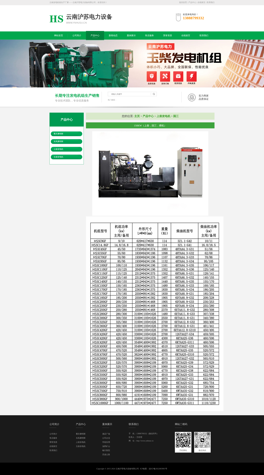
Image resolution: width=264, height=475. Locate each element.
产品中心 (192, 2)
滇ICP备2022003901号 (158, 469)
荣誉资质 (167, 35)
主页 (137, 116)
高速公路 (106, 455)
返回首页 (183, 2)
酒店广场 (106, 434)
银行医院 (106, 450)
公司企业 (106, 438)
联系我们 (211, 2)
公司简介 (76, 35)
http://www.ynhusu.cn (144, 441)
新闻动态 (113, 35)
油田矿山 (106, 446)
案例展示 (131, 35)
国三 (176, 116)
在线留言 (201, 2)
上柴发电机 (58, 149)
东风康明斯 (58, 141)
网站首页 (58, 35)
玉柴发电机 (58, 157)
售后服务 (149, 35)
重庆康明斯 (58, 134)
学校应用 (106, 442)
